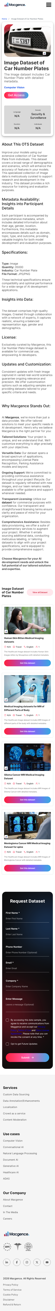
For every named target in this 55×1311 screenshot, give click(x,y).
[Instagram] (27, 1262)
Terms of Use (24, 1030)
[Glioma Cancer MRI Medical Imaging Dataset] (27, 757)
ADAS (6, 1178)
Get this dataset (27, 663)
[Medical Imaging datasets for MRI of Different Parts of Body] (27, 688)
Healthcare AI (11, 1172)
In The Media (10, 1212)
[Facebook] (16, 1262)
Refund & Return (12, 1304)
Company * (12, 980)
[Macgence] (16, 1234)
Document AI (10, 1159)
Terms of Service (12, 1289)
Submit (27, 1057)
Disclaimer (9, 1299)
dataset (7, 502)
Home (4, 19)
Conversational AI (13, 1147)
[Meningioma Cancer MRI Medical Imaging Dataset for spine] (27, 825)
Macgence (12, 417)
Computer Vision (12, 1140)
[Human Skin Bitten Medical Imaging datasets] (27, 620)
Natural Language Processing (20, 1153)
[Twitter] (37, 1262)
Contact (7, 1205)
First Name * (13, 912)
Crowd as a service (14, 1113)
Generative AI (11, 1165)
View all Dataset (40, 592)
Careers (7, 1218)
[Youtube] (47, 1262)
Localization (10, 1107)
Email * (10, 962)
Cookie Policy (10, 1294)
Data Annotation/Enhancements (21, 1100)
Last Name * (12, 928)
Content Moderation (14, 1119)
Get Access (16, 95)
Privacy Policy (10, 1284)
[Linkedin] (6, 1262)
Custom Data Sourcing (16, 1094)
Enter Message (14, 998)
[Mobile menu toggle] (48, 5)
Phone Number (14, 946)
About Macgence (13, 1199)
